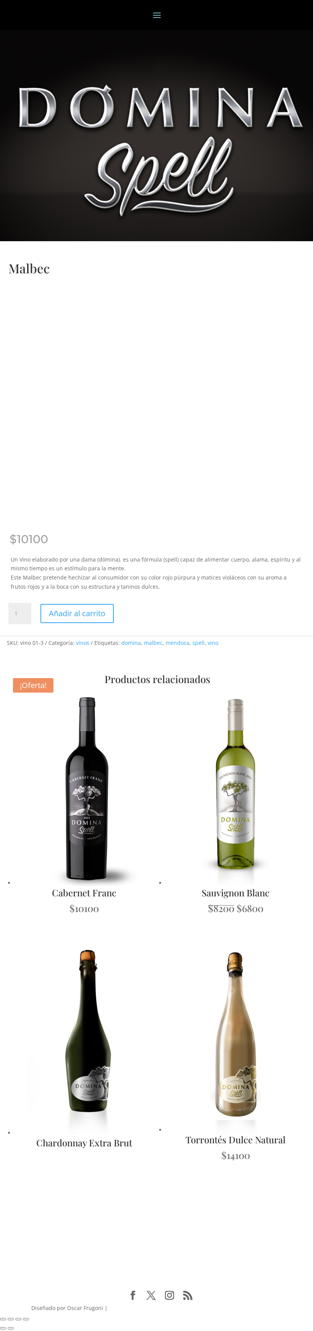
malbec (153, 642)
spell (198, 642)
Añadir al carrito (77, 613)
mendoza (177, 642)
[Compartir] (18, 1319)
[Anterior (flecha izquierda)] (3, 1328)
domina (131, 642)
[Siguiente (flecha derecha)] (11, 1328)
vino (213, 642)
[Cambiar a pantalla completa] (11, 1319)
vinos (82, 642)
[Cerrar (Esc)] (26, 1319)
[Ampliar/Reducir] (3, 1319)
